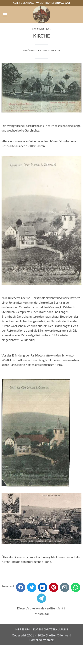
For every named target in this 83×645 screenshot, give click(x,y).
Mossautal (41, 29)
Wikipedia (27, 340)
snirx (50, 640)
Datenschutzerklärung (50, 629)
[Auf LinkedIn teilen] (42, 586)
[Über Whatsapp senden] (75, 586)
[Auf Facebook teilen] (20, 586)
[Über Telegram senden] (41, 597)
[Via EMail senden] (64, 586)
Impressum (22, 629)
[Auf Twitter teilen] (31, 586)
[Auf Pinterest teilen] (53, 586)
